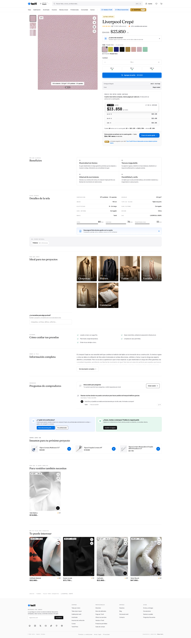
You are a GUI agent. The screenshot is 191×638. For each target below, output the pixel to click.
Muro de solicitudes (101, 611)
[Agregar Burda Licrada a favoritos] (91, 539)
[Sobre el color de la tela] (94, 31)
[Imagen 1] (33, 18)
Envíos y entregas (148, 608)
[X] (40, 626)
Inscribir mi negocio (110, 428)
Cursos (92, 10)
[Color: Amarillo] (110, 49)
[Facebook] (29, 626)
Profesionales (75, 10)
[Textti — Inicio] (32, 3)
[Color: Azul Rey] (116, 49)
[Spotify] (62, 626)
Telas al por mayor (77, 611)
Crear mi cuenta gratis (148, 135)
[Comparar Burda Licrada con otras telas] (91, 543)
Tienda (38, 593)
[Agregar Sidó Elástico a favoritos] (58, 474)
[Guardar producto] (94, 18)
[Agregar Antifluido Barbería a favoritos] (58, 539)
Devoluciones (147, 611)
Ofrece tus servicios (122, 9)
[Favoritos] (156, 3)
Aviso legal (97, 634)
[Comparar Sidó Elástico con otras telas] (58, 478)
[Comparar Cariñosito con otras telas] (125, 543)
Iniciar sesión (152, 386)
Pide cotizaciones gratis (44, 428)
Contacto (122, 617)
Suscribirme (59, 617)
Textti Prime (139, 9)
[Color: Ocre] (127, 49)
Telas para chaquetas (51, 593)
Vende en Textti (107, 9)
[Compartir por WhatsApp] (94, 27)
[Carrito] (161, 3)
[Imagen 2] (33, 25)
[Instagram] (35, 626)
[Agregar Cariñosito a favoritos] (125, 539)
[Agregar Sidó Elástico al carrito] (58, 508)
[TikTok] (51, 626)
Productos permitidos (101, 623)
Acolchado (46, 10)
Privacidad (106, 634)
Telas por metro (76, 608)
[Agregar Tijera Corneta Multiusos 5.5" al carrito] (69, 449)
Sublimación (37, 10)
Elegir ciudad (156, 87)
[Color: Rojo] (139, 49)
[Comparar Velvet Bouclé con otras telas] (159, 543)
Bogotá (111, 83)
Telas (29, 10)
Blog (120, 611)
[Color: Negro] (122, 49)
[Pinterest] (56, 626)
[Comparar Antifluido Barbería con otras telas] (58, 543)
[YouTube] (46, 626)
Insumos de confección (78, 620)
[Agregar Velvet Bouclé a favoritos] (159, 539)
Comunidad (84, 10)
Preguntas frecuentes (149, 617)
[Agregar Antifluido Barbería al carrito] (58, 573)
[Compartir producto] (94, 22)
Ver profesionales (62, 428)
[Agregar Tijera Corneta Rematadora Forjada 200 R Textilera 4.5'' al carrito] (158, 449)
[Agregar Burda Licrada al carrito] (91, 573)
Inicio (31, 593)
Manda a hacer (63, 10)
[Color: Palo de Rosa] (133, 49)
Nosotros (121, 608)
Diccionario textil (123, 614)
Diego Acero (160, 634)
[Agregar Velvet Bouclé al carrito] (159, 573)
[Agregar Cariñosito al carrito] (125, 573)
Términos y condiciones (85, 634)
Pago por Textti (100, 614)
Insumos (54, 10)
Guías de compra (100, 626)
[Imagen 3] (33, 32)
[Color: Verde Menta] (145, 49)
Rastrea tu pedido (148, 614)
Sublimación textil (76, 614)
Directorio (98, 608)
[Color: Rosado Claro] (104, 49)
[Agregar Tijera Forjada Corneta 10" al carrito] (114, 449)
